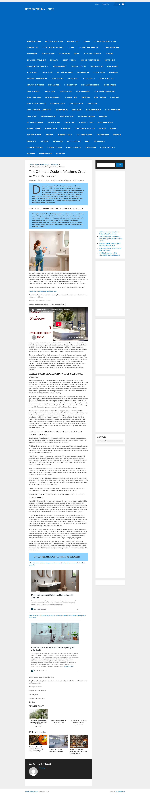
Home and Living (71, 97)
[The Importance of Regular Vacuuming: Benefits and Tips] (38, 740)
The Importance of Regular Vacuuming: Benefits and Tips (36, 749)
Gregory (33, 180)
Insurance (103, 116)
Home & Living (50, 91)
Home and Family (66, 91)
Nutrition (49, 135)
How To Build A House (39, 9)
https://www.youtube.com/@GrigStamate (43, 291)
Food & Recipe (47, 72)
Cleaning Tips (32, 47)
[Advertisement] (75, 25)
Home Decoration (76, 104)
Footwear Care (83, 72)
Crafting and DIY (48, 54)
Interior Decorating (35, 122)
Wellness (31, 153)
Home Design (92, 104)
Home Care (86, 97)
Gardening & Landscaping (37, 79)
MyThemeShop (120, 791)
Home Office (31, 116)
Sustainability (99, 141)
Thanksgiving (90, 147)
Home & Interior (70, 85)
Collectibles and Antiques (52, 47)
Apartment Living (34, 41)
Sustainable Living (54, 147)
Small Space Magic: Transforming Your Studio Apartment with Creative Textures (110, 239)
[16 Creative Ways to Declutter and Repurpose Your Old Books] (79, 741)
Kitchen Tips (65, 128)
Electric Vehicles (69, 60)
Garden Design (99, 72)
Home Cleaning (100, 97)
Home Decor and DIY (57, 104)
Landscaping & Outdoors (85, 128)
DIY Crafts (54, 60)
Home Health (77, 110)
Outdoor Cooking (65, 135)
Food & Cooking (96, 66)
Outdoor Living (102, 135)
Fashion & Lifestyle (78, 66)
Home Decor (114, 97)
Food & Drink (32, 72)
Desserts (109, 54)
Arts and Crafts (73, 41)
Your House (60, 153)
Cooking (71, 47)
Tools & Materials (107, 147)
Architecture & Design (54, 41)
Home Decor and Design (36, 104)
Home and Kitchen (34, 97)
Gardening (113, 72)
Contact (97, 4)
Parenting (117, 135)
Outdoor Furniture (84, 135)
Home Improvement (93, 110)
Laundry (102, 128)
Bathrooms (56, 180)
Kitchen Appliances (105, 122)
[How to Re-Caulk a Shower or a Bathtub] (58, 741)
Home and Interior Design (104, 91)
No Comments (79, 180)
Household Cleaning (86, 116)
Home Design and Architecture (39, 110)
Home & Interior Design (90, 85)
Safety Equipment (74, 141)
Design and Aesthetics (92, 54)
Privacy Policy (105, 4)
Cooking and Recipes (111, 47)
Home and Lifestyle (53, 97)
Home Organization (48, 116)
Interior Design (54, 122)
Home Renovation (67, 116)
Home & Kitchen (110, 85)
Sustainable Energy (35, 147)
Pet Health (31, 141)
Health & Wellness (107, 79)
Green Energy (73, 79)
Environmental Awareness (37, 66)
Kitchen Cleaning (34, 128)
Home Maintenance (112, 110)
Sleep (87, 141)
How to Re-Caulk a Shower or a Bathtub (56, 750)
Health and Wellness (35, 85)
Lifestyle (114, 128)
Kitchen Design (51, 128)
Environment (110, 60)
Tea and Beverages (73, 147)
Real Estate (58, 141)
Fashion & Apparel (60, 66)
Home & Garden (54, 85)
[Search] (119, 165)
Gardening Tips (57, 79)
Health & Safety (89, 79)
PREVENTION (44, 141)
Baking (87, 41)
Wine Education (45, 153)
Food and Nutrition (64, 72)
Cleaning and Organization (105, 41)
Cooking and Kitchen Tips (89, 47)
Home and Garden (83, 91)
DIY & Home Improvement (36, 60)
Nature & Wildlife (34, 135)
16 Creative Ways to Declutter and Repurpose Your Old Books (78, 751)
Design (76, 54)
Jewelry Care (69, 122)
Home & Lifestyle (33, 91)
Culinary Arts (64, 54)
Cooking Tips (32, 54)
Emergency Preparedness (90, 60)
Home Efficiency (62, 110)
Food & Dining (112, 66)
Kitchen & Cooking (86, 122)
